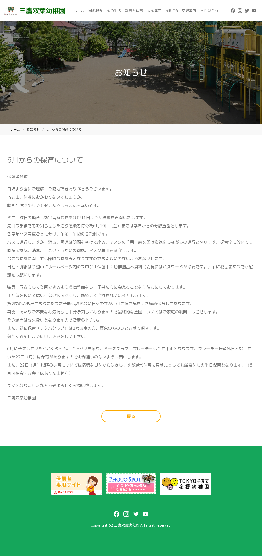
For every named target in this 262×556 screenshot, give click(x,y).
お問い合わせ (211, 10)
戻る (131, 416)
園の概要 (95, 10)
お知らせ (33, 129)
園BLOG (172, 10)
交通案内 (189, 10)
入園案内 (154, 10)
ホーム (78, 10)
